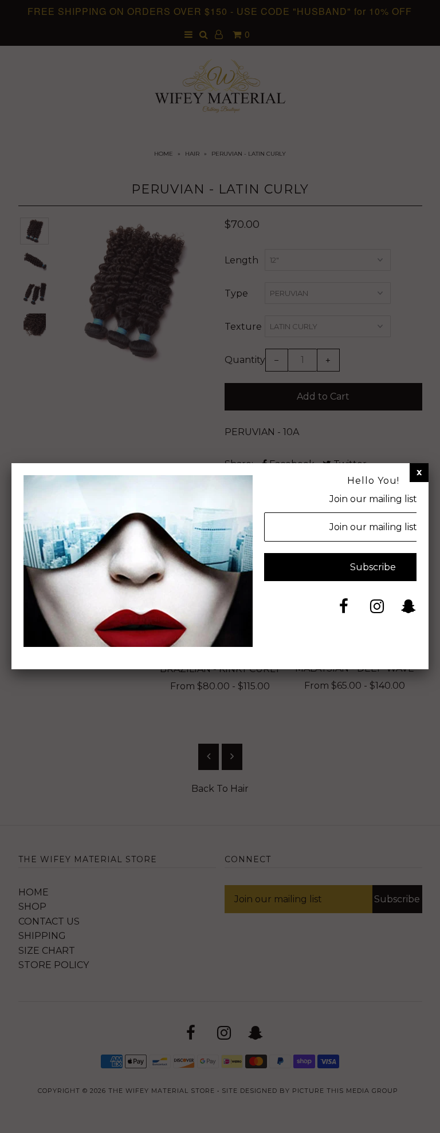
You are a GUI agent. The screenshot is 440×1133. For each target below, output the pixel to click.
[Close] (419, 472)
